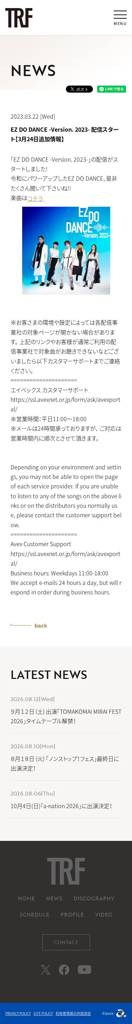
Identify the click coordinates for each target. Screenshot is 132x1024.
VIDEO (103, 914)
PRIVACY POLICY (18, 1013)
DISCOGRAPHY (94, 898)
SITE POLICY (43, 1013)
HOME (26, 898)
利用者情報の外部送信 (73, 1013)
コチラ (35, 198)
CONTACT (66, 942)
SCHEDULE (34, 914)
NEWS (54, 898)
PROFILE (72, 914)
